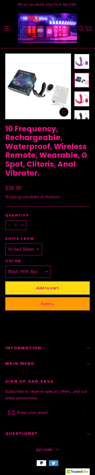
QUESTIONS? (21, 433)
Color (13, 261)
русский (44, 450)
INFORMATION (23, 348)
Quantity (17, 215)
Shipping (13, 196)
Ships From (19, 239)
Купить (47, 303)
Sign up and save (29, 381)
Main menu (19, 363)
